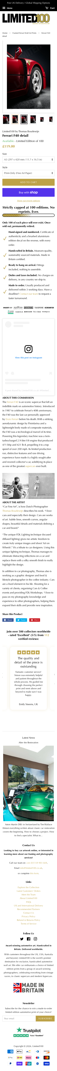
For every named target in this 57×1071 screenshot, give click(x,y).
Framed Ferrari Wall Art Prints (24, 33)
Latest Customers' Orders (28, 891)
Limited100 (37, 1046)
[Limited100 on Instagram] (35, 939)
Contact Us (28, 913)
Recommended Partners (28, 909)
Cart (52, 8)
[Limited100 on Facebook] (28, 939)
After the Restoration (28, 742)
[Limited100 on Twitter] (22, 939)
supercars (30, 466)
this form (34, 873)
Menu (9, 8)
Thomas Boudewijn (12, 510)
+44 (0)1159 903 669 (36, 863)
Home (5, 33)
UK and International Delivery (28, 905)
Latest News (28, 737)
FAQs (28, 902)
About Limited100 (28, 898)
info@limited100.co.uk (31, 868)
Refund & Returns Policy (28, 920)
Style (4, 167)
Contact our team (28, 293)
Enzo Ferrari (12, 419)
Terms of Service (28, 923)
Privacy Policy (28, 916)
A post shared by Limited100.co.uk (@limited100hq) (30, 390)
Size (4, 154)
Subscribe (45, 1018)
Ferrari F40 (12, 402)
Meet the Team (28, 894)
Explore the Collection (28, 887)
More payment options (28, 200)
